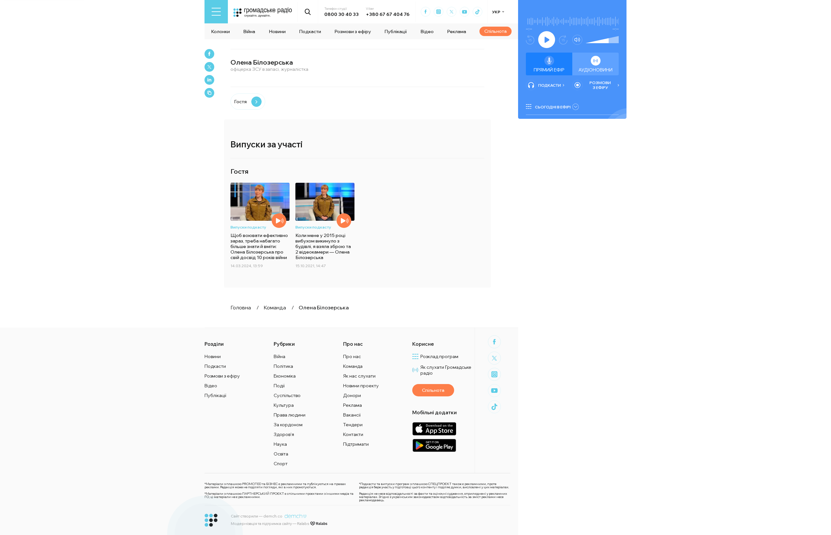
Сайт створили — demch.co (256, 516)
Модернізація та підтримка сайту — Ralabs (270, 523)
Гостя (240, 102)
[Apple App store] (434, 428)
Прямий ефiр (549, 70)
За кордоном (288, 425)
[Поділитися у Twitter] (209, 67)
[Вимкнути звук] (577, 40)
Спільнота (495, 31)
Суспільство (287, 395)
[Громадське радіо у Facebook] (425, 12)
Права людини (289, 415)
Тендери (353, 425)
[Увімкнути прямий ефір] (546, 39)
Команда (353, 366)
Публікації (395, 31)
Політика (283, 366)
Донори (352, 395)
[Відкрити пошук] (308, 11)
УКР (496, 11)
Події (279, 386)
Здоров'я (284, 434)
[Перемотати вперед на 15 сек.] (563, 39)
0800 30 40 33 (341, 14)
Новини (277, 31)
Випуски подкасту (248, 227)
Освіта (281, 454)
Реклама (456, 31)
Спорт (281, 464)
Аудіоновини (595, 70)
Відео (427, 31)
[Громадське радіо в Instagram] (438, 12)
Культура (284, 405)
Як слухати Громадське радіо (445, 370)
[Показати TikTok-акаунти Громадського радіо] (477, 12)
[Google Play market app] (434, 445)
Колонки (220, 31)
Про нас (352, 356)
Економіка (285, 376)
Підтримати (356, 444)
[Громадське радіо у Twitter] (451, 12)
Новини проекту (361, 386)
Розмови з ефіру (352, 31)
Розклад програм (439, 356)
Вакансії (352, 415)
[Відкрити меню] (216, 11)
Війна (249, 31)
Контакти (353, 434)
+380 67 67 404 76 (387, 14)
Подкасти (310, 31)
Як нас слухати (359, 376)
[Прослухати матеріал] (279, 220)
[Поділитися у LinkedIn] (209, 80)
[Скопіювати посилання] (209, 93)
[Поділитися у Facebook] (209, 54)
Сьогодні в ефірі (553, 107)
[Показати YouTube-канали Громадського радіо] (464, 12)
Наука (280, 444)
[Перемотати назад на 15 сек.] (530, 39)
